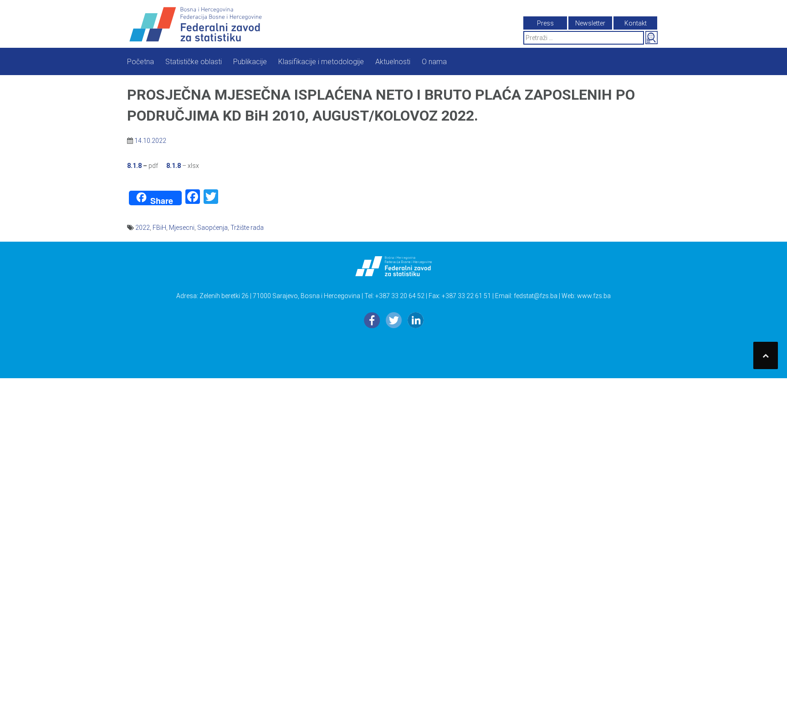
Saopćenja (212, 227)
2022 (142, 227)
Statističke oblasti (193, 61)
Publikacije (250, 61)
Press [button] (545, 23)
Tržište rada (247, 227)
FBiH (159, 227)
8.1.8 (134, 165)
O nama (434, 61)
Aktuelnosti (392, 61)
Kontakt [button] (635, 23)
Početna (140, 61)
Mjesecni (181, 227)
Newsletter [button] (590, 23)
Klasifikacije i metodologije (321, 61)
